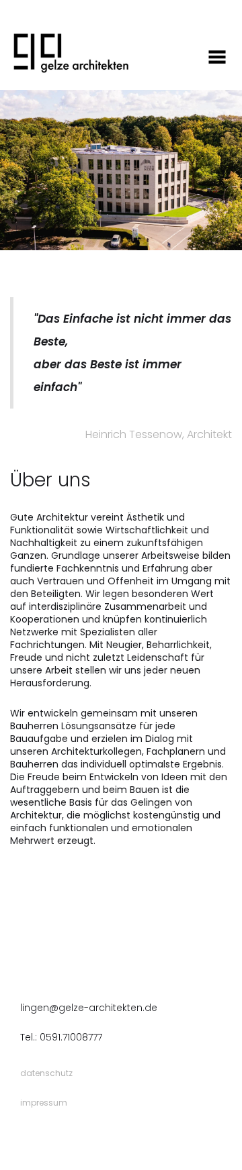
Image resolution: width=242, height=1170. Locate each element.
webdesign (43, 1121)
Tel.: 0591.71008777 (61, 1037)
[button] (140, 79)
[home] (67, 52)
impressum (43, 1102)
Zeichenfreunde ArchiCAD (168, 1140)
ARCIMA (81, 1140)
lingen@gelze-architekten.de (88, 1007)
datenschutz (46, 1073)
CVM (106, 1140)
